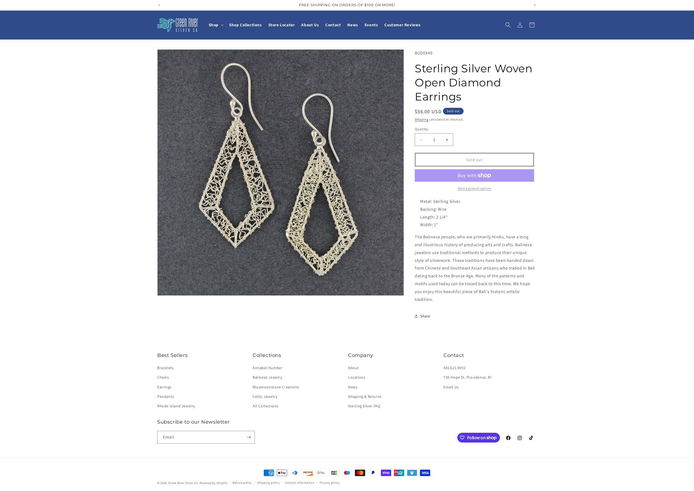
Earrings (164, 387)
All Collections (265, 406)
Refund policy (242, 483)
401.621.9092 (454, 367)
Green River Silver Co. (183, 483)
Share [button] (425, 316)
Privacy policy (330, 483)
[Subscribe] (249, 437)
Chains (163, 377)
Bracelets (165, 367)
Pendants (165, 396)
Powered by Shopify (213, 483)
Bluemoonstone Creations (276, 387)
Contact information (299, 483)
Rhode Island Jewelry (176, 406)
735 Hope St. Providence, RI (467, 377)
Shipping (422, 119)
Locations (356, 377)
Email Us (451, 387)
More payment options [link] (474, 188)
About (353, 367)
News (352, 387)
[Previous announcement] (159, 5)
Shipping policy (268, 483)
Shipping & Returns (365, 396)
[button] (215, 25)
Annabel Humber (267, 367)
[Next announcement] (535, 5)
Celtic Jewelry (265, 396)
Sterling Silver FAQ (364, 406)
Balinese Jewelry (267, 377)
